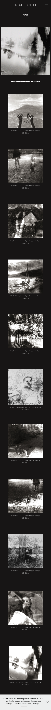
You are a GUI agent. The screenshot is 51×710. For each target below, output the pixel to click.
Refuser (24, 706)
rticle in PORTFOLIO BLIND (28, 81)
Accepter (36, 703)
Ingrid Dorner (25, 5)
